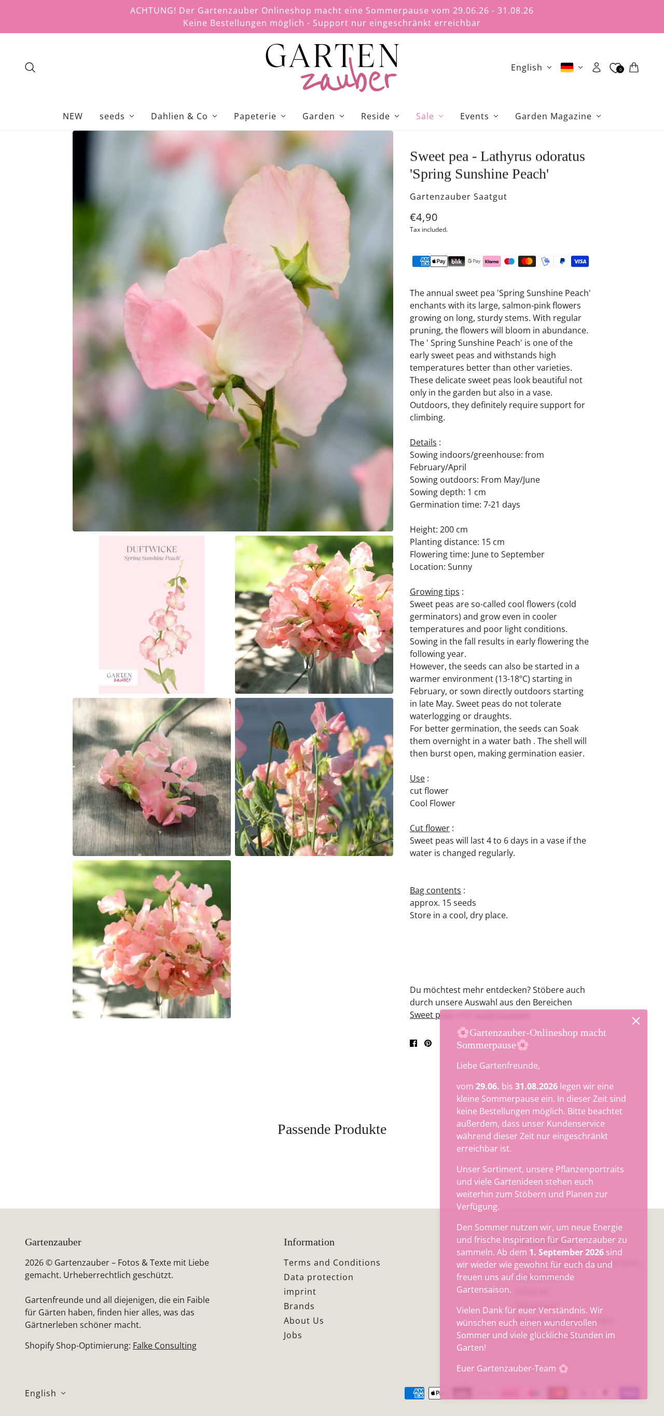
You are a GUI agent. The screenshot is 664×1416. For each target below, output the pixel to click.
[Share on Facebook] (413, 1043)
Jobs (293, 1335)
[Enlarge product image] (233, 331)
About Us (304, 1320)
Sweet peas (432, 1014)
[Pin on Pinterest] (428, 1043)
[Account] (596, 67)
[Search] (30, 67)
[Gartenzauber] (332, 67)
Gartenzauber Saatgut (458, 196)
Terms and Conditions (332, 1262)
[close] (636, 1021)
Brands (299, 1306)
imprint (300, 1291)
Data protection (319, 1277)
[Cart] (634, 67)
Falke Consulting (165, 1345)
